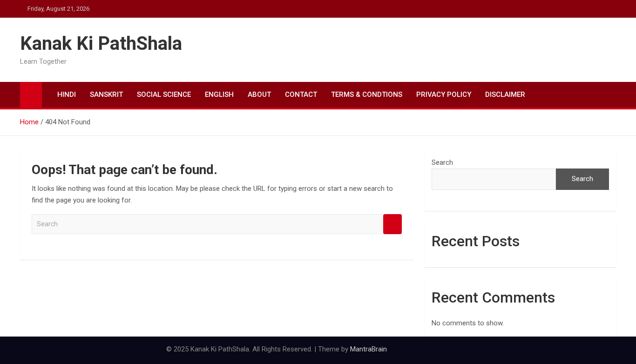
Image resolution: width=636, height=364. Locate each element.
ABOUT (259, 94)
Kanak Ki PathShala (101, 43)
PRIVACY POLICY (443, 94)
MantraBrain (368, 349)
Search (392, 224)
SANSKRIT (106, 94)
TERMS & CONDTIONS (366, 94)
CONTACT (301, 94)
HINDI (66, 94)
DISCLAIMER (505, 94)
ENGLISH (219, 94)
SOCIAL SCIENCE (164, 94)
